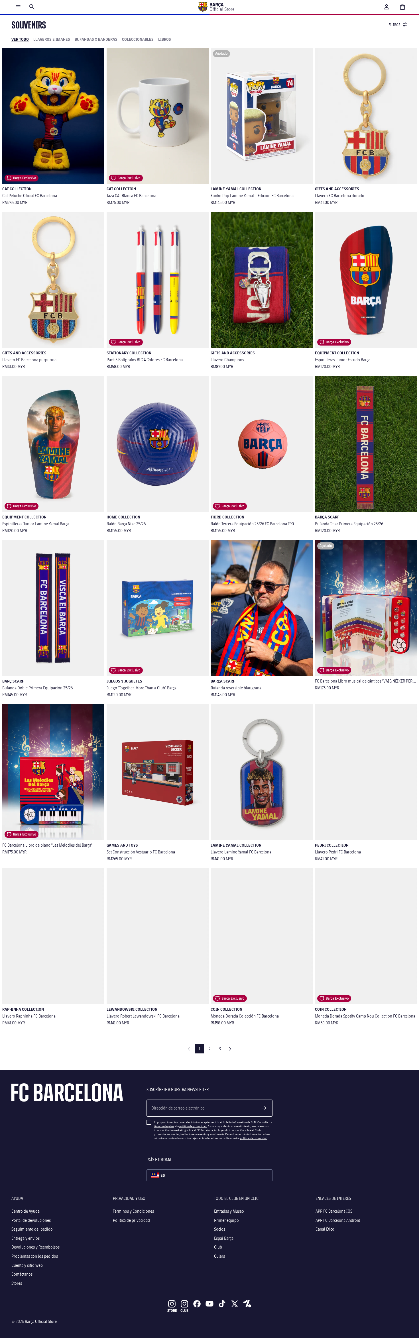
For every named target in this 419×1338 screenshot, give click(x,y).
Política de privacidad (131, 1220)
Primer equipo (226, 1220)
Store (172, 1310)
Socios (219, 1229)
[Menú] (18, 7)
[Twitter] (234, 1303)
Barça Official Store (41, 1321)
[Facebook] (197, 1303)
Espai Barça (223, 1238)
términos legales (164, 1126)
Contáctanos (21, 1274)
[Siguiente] (230, 1049)
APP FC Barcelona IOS (334, 1211)
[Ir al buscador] (32, 7)
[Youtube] (209, 1303)
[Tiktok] (222, 1303)
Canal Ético (325, 1229)
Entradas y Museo (229, 1211)
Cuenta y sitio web (27, 1265)
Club (218, 1247)
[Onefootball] (247, 1303)
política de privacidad (193, 1126)
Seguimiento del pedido (32, 1229)
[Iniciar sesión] (386, 6)
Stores (16, 1283)
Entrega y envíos (25, 1238)
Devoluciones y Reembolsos (35, 1247)
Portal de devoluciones (31, 1220)
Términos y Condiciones (133, 1211)
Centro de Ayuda (25, 1211)
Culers (219, 1256)
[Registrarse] (264, 1108)
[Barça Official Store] (216, 7)
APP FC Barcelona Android (338, 1220)
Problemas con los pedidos (34, 1256)
